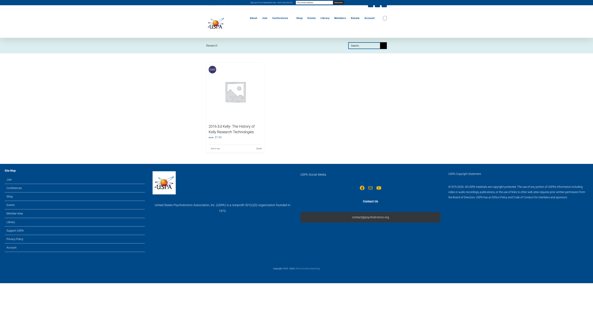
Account (11, 247)
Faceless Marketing (310, 268)
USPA (297, 268)
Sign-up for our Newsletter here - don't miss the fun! (271, 3)
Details (259, 149)
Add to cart (215, 149)
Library (10, 222)
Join (9, 179)
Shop (9, 196)
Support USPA (15, 230)
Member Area (14, 213)
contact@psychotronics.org (370, 217)
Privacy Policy (14, 239)
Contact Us (370, 201)
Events (10, 205)
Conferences (14, 188)
